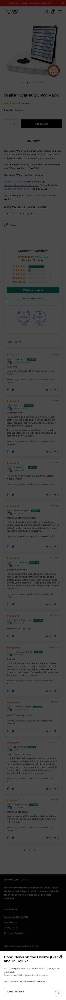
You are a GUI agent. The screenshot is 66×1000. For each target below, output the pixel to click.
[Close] (61, 956)
